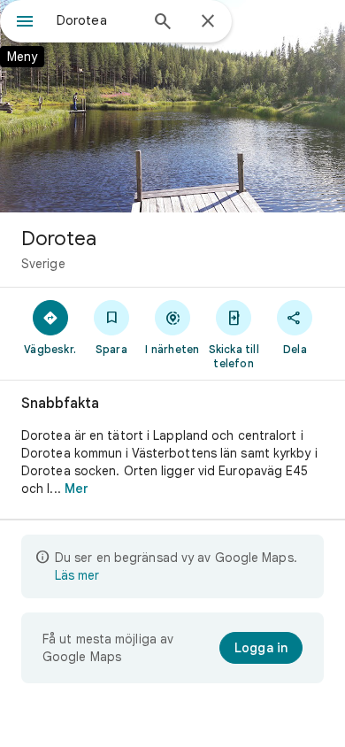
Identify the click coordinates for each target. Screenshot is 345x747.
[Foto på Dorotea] (172, 106)
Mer (76, 489)
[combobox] (97, 20)
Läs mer (77, 575)
